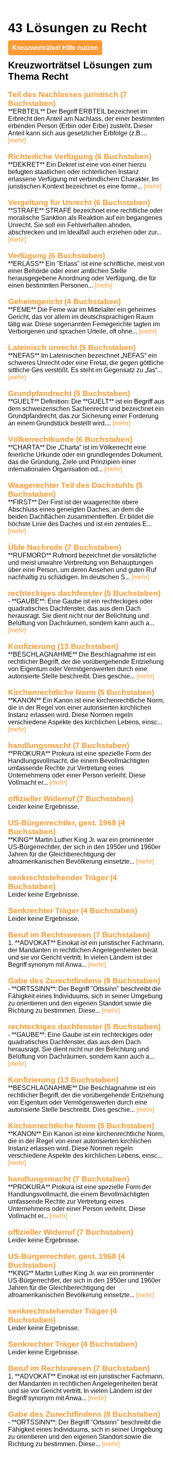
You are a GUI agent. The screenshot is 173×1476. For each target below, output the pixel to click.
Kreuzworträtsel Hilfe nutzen (55, 47)
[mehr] (17, 140)
